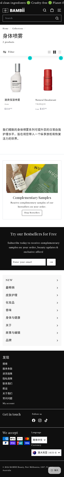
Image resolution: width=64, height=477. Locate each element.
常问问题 (7, 398)
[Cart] (52, 10)
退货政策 (7, 373)
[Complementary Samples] (32, 178)
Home (6, 28)
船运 (5, 388)
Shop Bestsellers (32, 212)
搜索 (5, 363)
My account (9, 403)
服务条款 (7, 368)
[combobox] (32, 18)
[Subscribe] (51, 262)
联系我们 (7, 383)
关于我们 (7, 393)
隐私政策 (7, 378)
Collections (18, 28)
